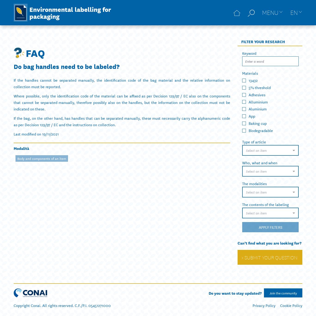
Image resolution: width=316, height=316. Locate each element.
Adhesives (257, 94)
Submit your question (271, 257)
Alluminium (258, 101)
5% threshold (260, 87)
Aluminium (258, 109)
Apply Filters (270, 227)
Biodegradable (261, 130)
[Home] (236, 12)
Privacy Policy (264, 305)
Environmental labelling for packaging (70, 12)
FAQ (35, 52)
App (252, 116)
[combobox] (270, 150)
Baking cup (258, 123)
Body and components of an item (41, 158)
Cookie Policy (291, 305)
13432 (253, 80)
